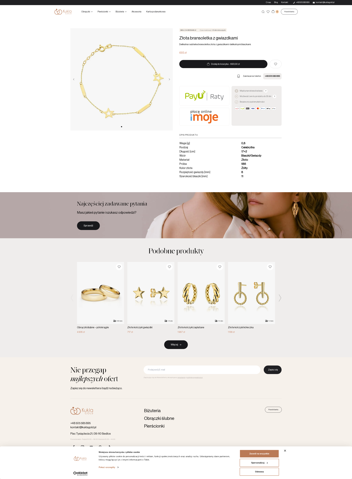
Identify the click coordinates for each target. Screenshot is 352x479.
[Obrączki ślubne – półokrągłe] (100, 298)
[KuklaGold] (62, 12)
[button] (276, 64)
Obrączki (85, 12)
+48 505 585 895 (272, 76)
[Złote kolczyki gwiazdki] (150, 298)
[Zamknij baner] (285, 451)
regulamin (181, 377)
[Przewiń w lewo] (73, 79)
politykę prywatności (194, 377)
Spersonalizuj (257, 463)
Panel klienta (289, 12)
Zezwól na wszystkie (259, 453)
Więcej (174, 344)
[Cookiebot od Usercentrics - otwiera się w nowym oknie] (80, 474)
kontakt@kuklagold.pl (83, 427)
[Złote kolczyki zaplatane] (201, 298)
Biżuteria (120, 12)
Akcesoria (136, 12)
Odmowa (259, 471)
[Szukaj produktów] (263, 11)
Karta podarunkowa (155, 12)
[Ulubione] (268, 11)
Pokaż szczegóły (107, 467)
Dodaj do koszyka (225, 64)
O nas (268, 2)
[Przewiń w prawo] (169, 79)
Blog (276, 2)
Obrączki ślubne (159, 418)
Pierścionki (103, 12)
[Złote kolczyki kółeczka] (251, 298)
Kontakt (284, 2)
